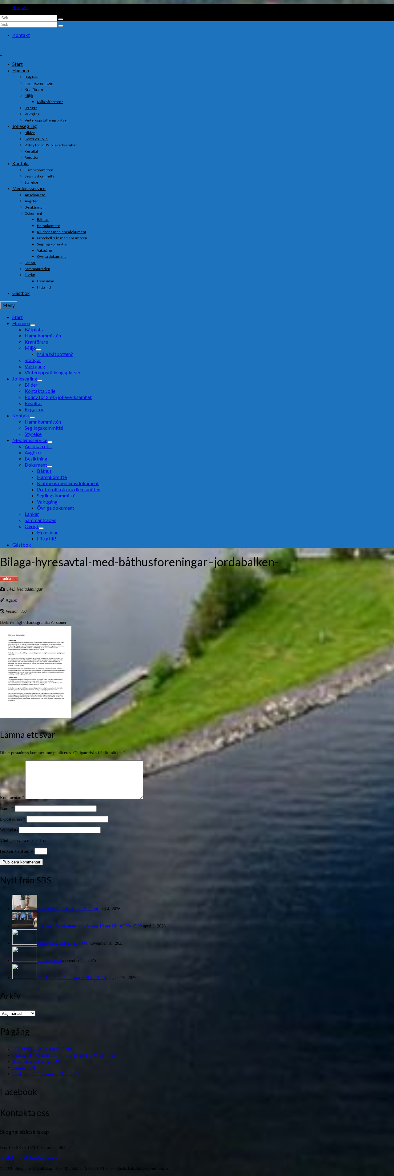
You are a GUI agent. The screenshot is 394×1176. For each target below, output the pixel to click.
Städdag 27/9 (50, 960)
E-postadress (12, 819)
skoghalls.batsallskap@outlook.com (31, 1158)
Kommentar (12, 797)
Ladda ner (9, 578)
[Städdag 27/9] (25, 960)
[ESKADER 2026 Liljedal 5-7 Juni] (25, 909)
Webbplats (9, 830)
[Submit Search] (60, 19)
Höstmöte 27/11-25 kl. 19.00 (64, 943)
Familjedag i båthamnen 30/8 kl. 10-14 (72, 977)
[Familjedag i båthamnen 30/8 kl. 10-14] (25, 977)
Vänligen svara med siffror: (24, 840)
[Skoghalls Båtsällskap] (197, 51)
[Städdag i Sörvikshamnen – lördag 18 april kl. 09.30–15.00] (25, 926)
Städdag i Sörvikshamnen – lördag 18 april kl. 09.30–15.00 (90, 926)
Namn (7, 808)
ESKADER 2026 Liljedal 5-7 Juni (68, 909)
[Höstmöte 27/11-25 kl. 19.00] (25, 943)
